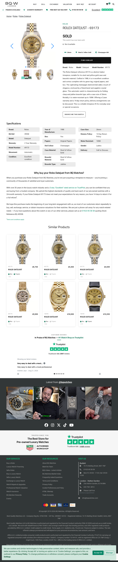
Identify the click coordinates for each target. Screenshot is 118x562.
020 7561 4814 (88, 487)
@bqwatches (65, 382)
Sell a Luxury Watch (13, 477)
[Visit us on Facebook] (46, 426)
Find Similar (87, 60)
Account (92, 4)
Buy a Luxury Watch (13, 474)
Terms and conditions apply (15, 219)
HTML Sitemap (47, 491)
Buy (35, 4)
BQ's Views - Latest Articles (52, 470)
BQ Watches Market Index (51, 474)
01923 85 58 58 (88, 211)
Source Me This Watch (74, 114)
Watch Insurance (12, 491)
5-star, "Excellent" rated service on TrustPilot (67, 188)
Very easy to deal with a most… (30, 363)
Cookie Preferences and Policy (53, 488)
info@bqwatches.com (90, 498)
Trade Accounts (48, 495)
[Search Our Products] (113, 4)
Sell (43, 4)
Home (8, 16)
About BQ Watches (49, 463)
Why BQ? (80, 4)
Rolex (15, 16)
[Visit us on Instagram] (52, 426)
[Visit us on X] (59, 426)
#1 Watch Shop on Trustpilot (71, 337)
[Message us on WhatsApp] (86, 10)
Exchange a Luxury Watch (15, 481)
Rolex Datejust (25, 16)
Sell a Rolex (10, 470)
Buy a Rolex (10, 463)
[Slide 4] (61, 373)
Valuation (67, 4)
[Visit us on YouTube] (71, 426)
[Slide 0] (54, 373)
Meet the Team (47, 467)
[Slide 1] (56, 373)
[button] (11, 46)
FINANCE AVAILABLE (13, 10)
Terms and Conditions (50, 481)
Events (8, 499)
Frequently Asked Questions (52, 477)
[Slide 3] (59, 373)
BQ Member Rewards (14, 495)
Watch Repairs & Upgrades (15, 484)
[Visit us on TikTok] (65, 426)
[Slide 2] (58, 373)
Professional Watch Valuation (17, 488)
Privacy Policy (21, 554)
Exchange (54, 4)
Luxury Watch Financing (15, 467)
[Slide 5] (63, 373)
